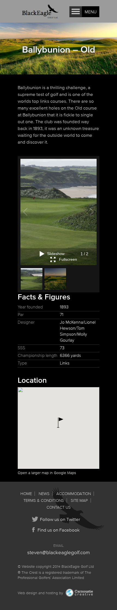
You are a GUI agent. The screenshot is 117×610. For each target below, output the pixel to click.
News (44, 493)
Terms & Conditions (43, 500)
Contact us (59, 507)
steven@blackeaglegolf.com (58, 552)
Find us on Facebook (59, 529)
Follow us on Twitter (60, 519)
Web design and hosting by (41, 593)
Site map (79, 500)
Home (26, 493)
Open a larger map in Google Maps (47, 473)
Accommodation (73, 493)
